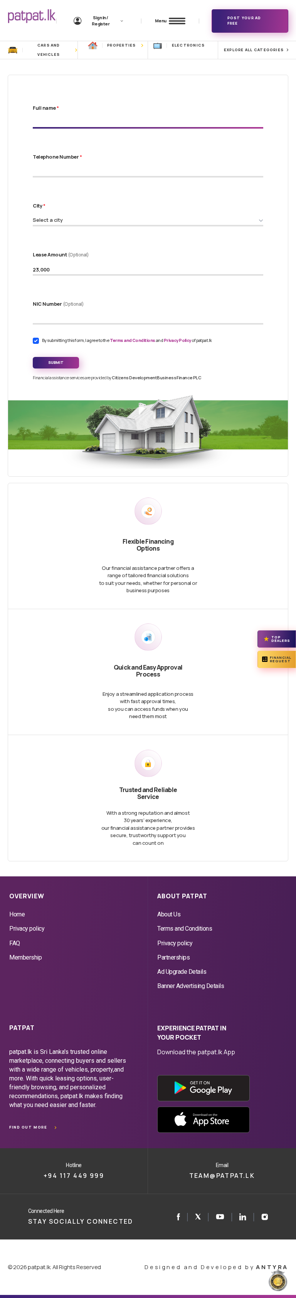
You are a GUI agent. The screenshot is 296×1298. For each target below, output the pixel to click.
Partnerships (173, 957)
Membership (25, 957)
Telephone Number (57, 156)
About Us (168, 914)
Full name (46, 107)
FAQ (14, 943)
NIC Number (58, 303)
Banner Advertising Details (190, 986)
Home (17, 914)
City (39, 205)
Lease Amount (61, 254)
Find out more (28, 1127)
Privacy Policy (178, 340)
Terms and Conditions (133, 340)
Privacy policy (26, 928)
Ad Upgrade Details (181, 971)
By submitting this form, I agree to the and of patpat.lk (127, 340)
